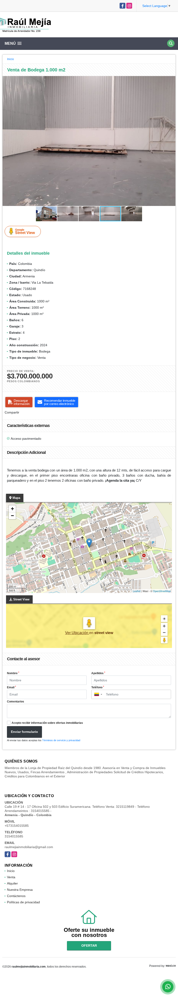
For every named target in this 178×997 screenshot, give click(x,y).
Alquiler (12, 883)
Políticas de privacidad (23, 902)
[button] (171, 80)
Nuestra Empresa (20, 889)
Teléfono (97, 687)
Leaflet (136, 591)
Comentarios (15, 701)
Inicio (10, 59)
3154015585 (14, 836)
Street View (25, 231)
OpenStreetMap (162, 591)
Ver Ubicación (77, 633)
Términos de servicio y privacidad (61, 740)
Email (11, 687)
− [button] (12, 516)
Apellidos (98, 673)
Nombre (13, 673)
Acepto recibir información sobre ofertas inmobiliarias (47, 723)
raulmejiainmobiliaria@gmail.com (29, 847)
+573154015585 (17, 825)
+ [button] (12, 509)
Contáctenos (16, 896)
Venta (11, 877)
